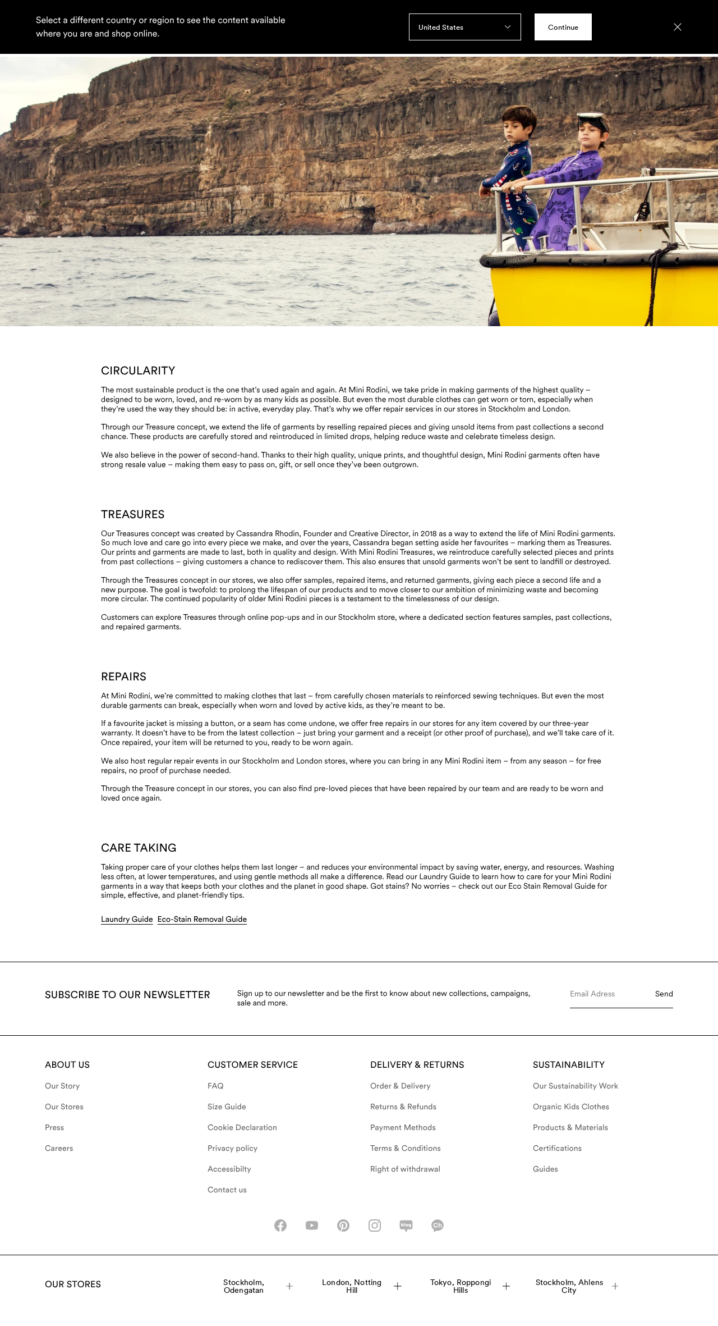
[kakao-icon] (437, 1225)
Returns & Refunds (403, 1107)
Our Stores (64, 1107)
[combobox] (465, 26)
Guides (545, 1169)
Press (54, 1127)
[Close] (677, 26)
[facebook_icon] (280, 1225)
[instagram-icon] (374, 1225)
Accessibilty (229, 1169)
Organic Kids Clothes (571, 1107)
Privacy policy (233, 1148)
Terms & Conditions (405, 1148)
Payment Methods (403, 1127)
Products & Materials (570, 1127)
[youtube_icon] (312, 1225)
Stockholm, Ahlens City (569, 1286)
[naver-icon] (406, 1225)
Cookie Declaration (242, 1127)
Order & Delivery (400, 1086)
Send (664, 993)
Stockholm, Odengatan (243, 1286)
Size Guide (227, 1107)
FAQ (216, 1086)
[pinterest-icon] (343, 1225)
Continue (563, 27)
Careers (59, 1148)
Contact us (227, 1190)
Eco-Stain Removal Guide (202, 919)
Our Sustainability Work (575, 1086)
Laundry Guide (127, 919)
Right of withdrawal (405, 1169)
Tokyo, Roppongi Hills (460, 1286)
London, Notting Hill (351, 1286)
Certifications (557, 1148)
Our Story (62, 1086)
